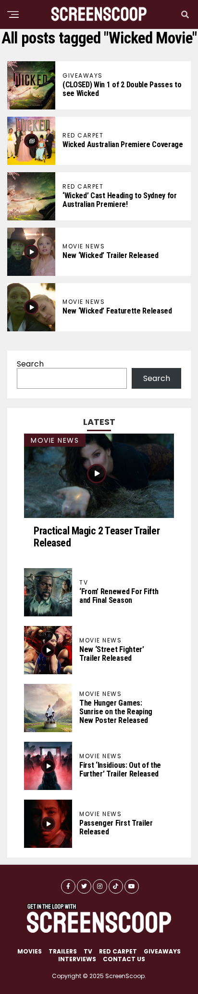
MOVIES (29, 951)
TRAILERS (63, 951)
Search (30, 363)
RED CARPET (118, 951)
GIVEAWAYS (162, 951)
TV (88, 951)
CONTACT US (124, 959)
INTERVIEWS (77, 959)
